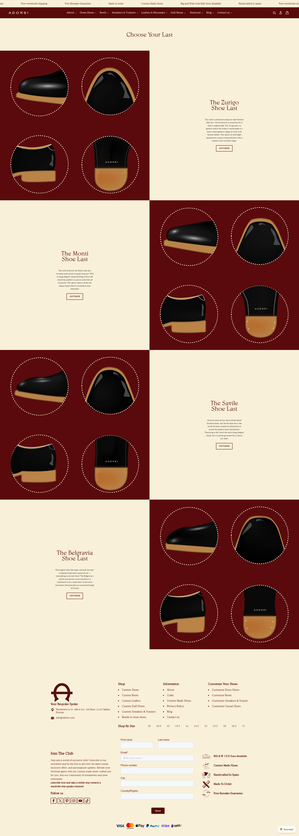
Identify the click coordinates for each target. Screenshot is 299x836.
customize (75, 596)
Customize (224, 148)
